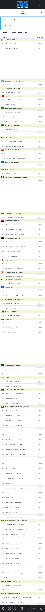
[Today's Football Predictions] (3, 608)
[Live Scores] (28, 608)
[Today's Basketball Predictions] (22, 608)
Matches (22, 12)
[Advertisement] (22, 65)
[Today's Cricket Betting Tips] (9, 608)
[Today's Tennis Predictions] (16, 608)
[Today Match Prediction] (22, 4)
